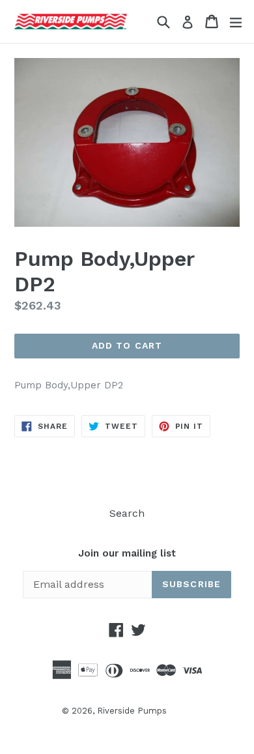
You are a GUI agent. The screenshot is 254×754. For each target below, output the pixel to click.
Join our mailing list (127, 553)
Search (127, 513)
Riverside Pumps (132, 711)
